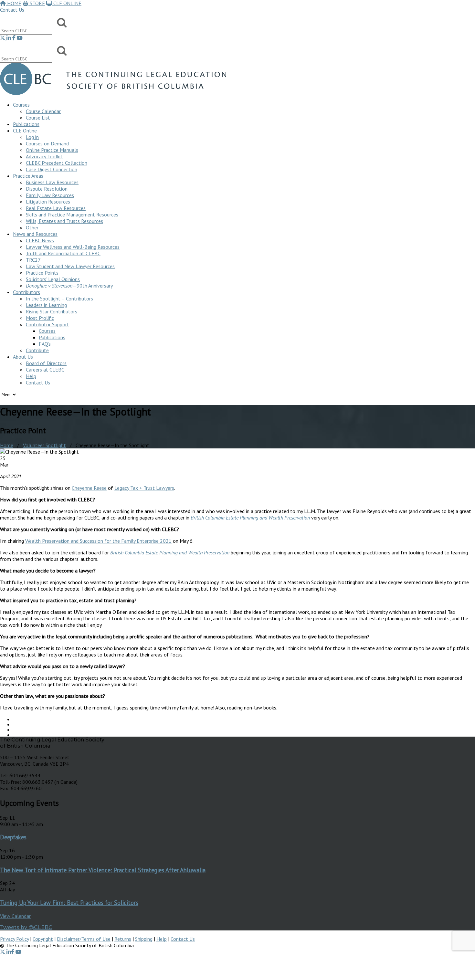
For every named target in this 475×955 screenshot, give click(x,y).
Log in (32, 137)
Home (6, 445)
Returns (122, 939)
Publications (52, 337)
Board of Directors (46, 363)
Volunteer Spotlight (44, 445)
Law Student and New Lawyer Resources (70, 266)
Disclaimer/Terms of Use (84, 939)
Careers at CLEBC (45, 369)
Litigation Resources (48, 201)
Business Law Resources (52, 182)
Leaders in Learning (46, 305)
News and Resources (35, 234)
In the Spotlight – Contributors (59, 298)
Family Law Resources (50, 195)
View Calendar (15, 916)
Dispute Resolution (47, 188)
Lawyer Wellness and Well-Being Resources (73, 247)
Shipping (144, 939)
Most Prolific (40, 318)
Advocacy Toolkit (44, 156)
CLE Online (25, 130)
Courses (21, 104)
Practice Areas (28, 176)
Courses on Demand (47, 143)
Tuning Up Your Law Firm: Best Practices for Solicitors (69, 903)
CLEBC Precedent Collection (56, 163)
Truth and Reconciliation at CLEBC (63, 253)
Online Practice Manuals (52, 150)
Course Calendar (43, 111)
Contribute (37, 350)
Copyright (43, 939)
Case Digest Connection (51, 169)
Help (31, 376)
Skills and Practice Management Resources (72, 214)
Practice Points (42, 272)
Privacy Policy (14, 939)
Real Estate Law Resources (56, 208)
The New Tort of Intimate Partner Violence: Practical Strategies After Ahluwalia (103, 870)
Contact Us (12, 9)
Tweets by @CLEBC (26, 927)
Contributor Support (47, 324)
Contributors (26, 292)
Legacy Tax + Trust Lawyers (144, 488)
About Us (23, 356)
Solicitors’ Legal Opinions (53, 279)
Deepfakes (13, 837)
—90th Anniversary (69, 285)
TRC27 (33, 260)
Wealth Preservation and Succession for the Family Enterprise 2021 (98, 541)
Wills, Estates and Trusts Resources (64, 221)
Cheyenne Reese (89, 488)
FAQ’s (45, 344)
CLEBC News (40, 240)
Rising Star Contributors (51, 311)
